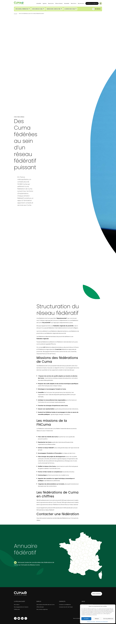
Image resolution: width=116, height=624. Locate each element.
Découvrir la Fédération (22, 9)
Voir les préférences (108, 618)
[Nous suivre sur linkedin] (22, 618)
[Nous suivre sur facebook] (15, 618)
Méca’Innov (73, 3)
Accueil (15, 13)
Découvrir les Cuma (37, 9)
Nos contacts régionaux (42, 609)
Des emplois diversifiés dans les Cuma (45, 604)
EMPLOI (39, 601)
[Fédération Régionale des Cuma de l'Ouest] (19, 3)
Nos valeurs (16, 604)
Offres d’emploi (59, 3)
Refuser (97, 618)
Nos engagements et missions (21, 607)
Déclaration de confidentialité (102, 621)
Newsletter (66, 3)
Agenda (44, 3)
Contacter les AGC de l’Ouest (66, 607)
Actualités (38, 3)
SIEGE (83, 601)
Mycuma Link (81, 3)
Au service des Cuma (70, 9)
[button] (93, 557)
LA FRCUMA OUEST (19, 601)
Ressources (51, 3)
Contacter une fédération (91, 3)
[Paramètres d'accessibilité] (100, 3)
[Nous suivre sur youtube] (18, 618)
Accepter (86, 618)
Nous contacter (96, 594)
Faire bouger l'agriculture (53, 9)
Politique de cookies (91, 621)
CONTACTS (62, 601)
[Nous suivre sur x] (25, 618)
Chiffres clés (17, 609)
